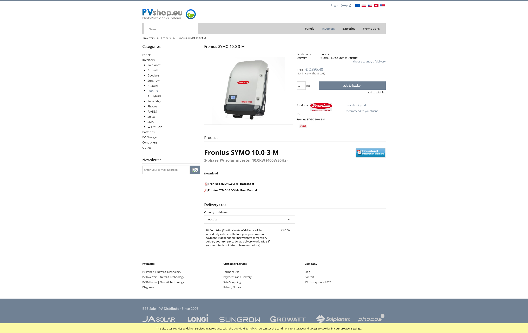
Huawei (152, 86)
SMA (150, 122)
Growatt (152, 70)
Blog (307, 272)
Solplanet (153, 65)
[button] (356, 105)
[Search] (194, 28)
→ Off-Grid (155, 127)
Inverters (148, 60)
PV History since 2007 (318, 282)
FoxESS (152, 111)
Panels (146, 55)
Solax (151, 117)
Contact (309, 277)
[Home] (169, 13)
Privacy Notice (232, 287)
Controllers (150, 142)
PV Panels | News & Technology (161, 272)
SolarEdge (154, 101)
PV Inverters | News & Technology (163, 277)
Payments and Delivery (237, 277)
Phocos (152, 106)
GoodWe (153, 75)
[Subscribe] (195, 170)
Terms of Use (231, 272)
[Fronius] (321, 107)
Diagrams (148, 287)
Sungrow (153, 80)
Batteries (148, 132)
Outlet (146, 147)
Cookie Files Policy (245, 328)
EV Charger (150, 137)
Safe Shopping (232, 282)
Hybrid (156, 96)
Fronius (152, 91)
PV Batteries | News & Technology (163, 282)
